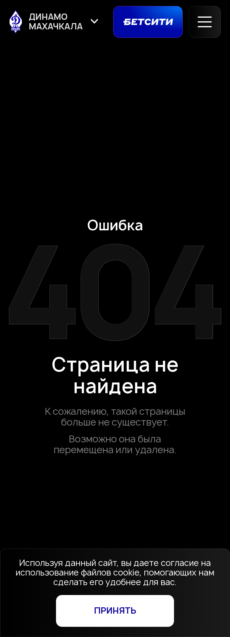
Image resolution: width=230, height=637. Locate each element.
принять (115, 610)
